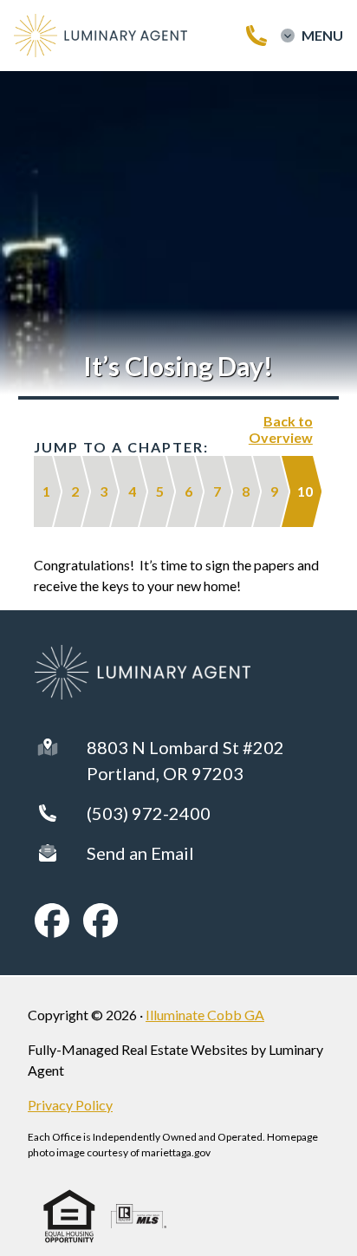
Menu (322, 35)
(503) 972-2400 (149, 813)
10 (305, 491)
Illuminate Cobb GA (205, 1014)
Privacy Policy (70, 1105)
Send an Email (140, 853)
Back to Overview (280, 429)
